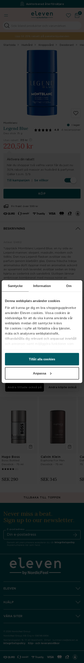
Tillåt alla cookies (42, 359)
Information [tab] (42, 285)
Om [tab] (69, 285)
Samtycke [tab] (15, 285)
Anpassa (39, 373)
